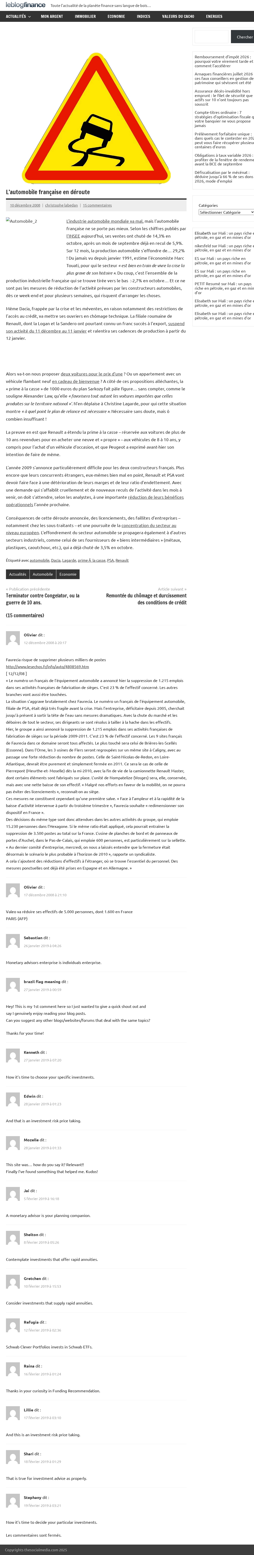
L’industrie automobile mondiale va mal (104, 220)
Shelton (31, 1234)
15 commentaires (97, 205)
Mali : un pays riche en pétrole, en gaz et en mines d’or (223, 260)
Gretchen (32, 1278)
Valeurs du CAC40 (178, 16)
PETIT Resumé (207, 283)
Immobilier (85, 16)
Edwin (29, 1096)
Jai (26, 1190)
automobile (39, 560)
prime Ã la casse (91, 560)
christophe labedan (61, 205)
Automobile (43, 574)
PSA (110, 560)
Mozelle (31, 1139)
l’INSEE (73, 235)
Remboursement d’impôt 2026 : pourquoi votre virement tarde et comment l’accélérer (224, 61)
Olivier (30, 634)
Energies (214, 16)
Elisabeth (203, 300)
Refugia (31, 1322)
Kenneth (31, 1052)
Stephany (32, 1497)
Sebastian (33, 937)
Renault (122, 560)
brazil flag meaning (42, 981)
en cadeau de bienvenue (75, 381)
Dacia (56, 560)
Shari (28, 1453)
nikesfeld (203, 245)
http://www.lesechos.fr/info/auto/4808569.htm (47, 666)
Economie (116, 16)
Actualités (16, 16)
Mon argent (52, 16)
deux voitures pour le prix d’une (92, 373)
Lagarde (69, 560)
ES (197, 258)
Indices (143, 16)
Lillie (28, 1409)
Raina (29, 1365)
